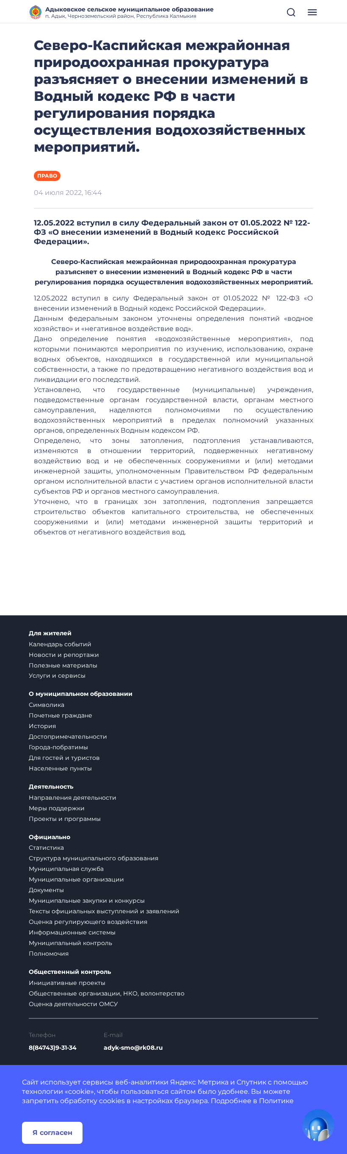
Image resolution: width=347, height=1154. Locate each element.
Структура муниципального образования (93, 858)
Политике (276, 1101)
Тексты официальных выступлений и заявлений (104, 911)
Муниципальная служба (66, 869)
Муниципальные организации (76, 879)
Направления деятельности (72, 797)
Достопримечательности (68, 736)
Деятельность (51, 786)
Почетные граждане (60, 715)
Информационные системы (72, 932)
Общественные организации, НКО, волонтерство (107, 993)
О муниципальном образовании (80, 694)
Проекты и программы (65, 819)
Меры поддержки (57, 808)
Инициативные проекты (67, 983)
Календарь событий (60, 644)
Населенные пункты (60, 768)
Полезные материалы (63, 665)
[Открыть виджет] (318, 1125)
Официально (49, 837)
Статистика (46, 847)
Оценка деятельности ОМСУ (73, 1004)
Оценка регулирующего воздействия (88, 922)
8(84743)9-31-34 (53, 1047)
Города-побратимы (58, 747)
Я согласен (52, 1133)
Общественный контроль (70, 972)
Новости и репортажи (64, 655)
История (42, 726)
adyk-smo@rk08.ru (133, 1047)
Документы (46, 890)
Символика (46, 705)
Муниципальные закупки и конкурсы (87, 900)
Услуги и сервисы (57, 675)
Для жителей (50, 633)
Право (47, 175)
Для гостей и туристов (64, 758)
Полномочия (49, 953)
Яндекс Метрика (199, 1082)
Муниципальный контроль (70, 943)
